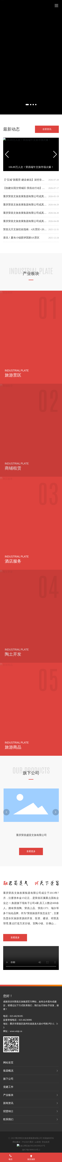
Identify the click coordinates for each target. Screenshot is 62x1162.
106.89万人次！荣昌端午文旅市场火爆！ (31, 167)
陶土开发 (13, 654)
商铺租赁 (13, 468)
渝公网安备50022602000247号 (32, 1146)
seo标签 (37, 1142)
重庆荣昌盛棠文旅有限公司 (31, 835)
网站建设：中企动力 (21, 1142)
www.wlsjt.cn (16, 1031)
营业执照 (45, 1142)
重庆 (32, 1142)
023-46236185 (16, 1016)
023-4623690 (25, 1020)
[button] (27, 104)
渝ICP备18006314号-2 (31, 1150)
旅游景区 (13, 375)
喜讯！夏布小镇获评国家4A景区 (21, 237)
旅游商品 (13, 747)
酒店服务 (13, 561)
